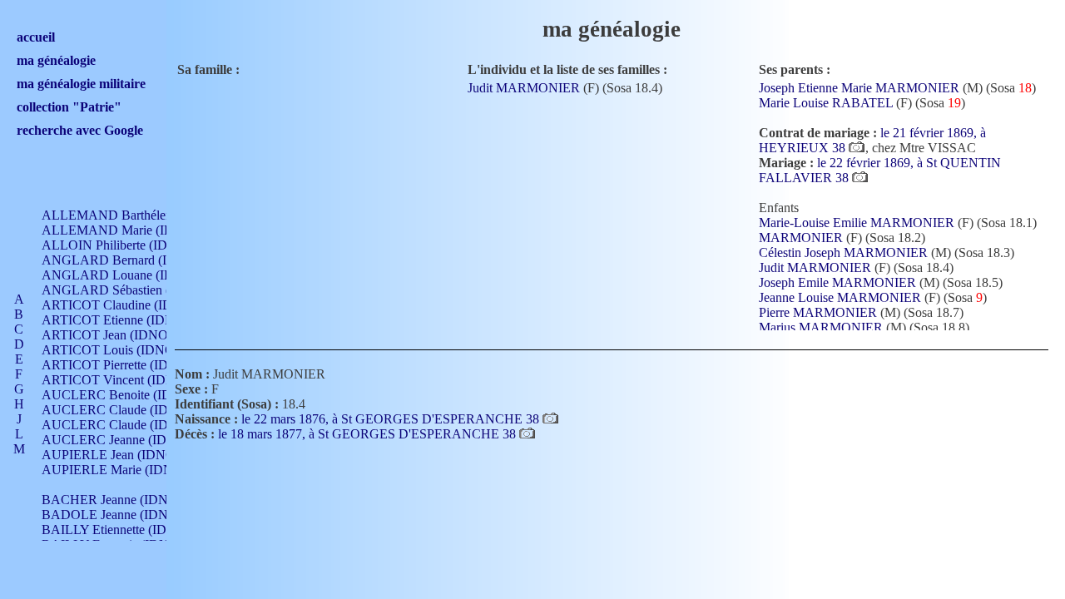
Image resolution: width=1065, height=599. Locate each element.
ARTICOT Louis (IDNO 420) (122, 350)
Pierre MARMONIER (818, 312)
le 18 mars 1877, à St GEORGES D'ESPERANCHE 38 (368, 434)
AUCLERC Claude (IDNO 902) (128, 410)
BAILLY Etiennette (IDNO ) (118, 529)
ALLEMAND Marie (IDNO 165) (131, 230)
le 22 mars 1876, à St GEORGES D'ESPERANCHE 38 (391, 419)
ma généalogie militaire (81, 84)
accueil (36, 37)
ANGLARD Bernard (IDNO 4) (126, 260)
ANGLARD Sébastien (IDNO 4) (130, 290)
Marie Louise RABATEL (826, 103)
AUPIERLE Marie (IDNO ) (116, 470)
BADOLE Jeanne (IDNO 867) (124, 514)
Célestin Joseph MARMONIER (843, 252)
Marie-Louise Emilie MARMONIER (856, 222)
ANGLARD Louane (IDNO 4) (125, 275)
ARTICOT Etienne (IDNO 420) (127, 320)
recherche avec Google (80, 130)
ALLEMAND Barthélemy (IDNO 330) (146, 215)
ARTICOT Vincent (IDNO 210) (127, 380)
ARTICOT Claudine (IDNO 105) (131, 305)
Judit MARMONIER (524, 88)
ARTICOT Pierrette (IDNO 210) (128, 365)
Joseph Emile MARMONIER (837, 282)
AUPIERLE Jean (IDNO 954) (122, 455)
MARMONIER (801, 237)
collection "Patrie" (69, 107)
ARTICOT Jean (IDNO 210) (119, 335)
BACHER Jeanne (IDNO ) (114, 500)
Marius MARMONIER (821, 327)
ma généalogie (56, 60)
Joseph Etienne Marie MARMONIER (859, 88)
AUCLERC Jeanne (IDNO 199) (128, 440)
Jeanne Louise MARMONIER (840, 297)
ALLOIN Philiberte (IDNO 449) (128, 245)
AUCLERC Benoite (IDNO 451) (130, 395)
